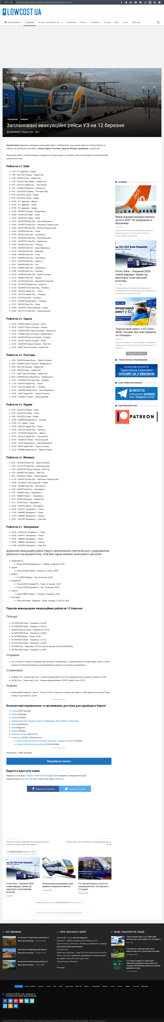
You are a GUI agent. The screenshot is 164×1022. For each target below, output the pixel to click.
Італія (112, 986)
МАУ (60, 986)
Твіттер (24, 779)
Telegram (60, 779)
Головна (9, 73)
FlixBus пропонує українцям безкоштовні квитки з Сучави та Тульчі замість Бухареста (27, 841)
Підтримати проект (59, 761)
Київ (54, 986)
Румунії (15, 731)
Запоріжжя (96, 986)
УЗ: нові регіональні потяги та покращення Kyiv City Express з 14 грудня (93, 886)
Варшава (144, 986)
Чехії (14, 724)
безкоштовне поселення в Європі (31, 744)
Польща (136, 986)
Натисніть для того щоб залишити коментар (59, 913)
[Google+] (131, 2)
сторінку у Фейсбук (33, 775)
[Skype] (140, 2)
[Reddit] (145, 2)
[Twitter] (126, 2)
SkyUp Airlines (30, 986)
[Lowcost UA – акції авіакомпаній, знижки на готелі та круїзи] (22, 8)
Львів (48, 986)
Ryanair (41, 986)
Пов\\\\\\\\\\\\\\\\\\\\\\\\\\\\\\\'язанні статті (21, 852)
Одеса (86, 986)
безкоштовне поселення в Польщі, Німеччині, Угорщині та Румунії (46, 741)
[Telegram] (159, 2)
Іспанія (119, 986)
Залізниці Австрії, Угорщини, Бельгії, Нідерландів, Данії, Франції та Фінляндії (45, 721)
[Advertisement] (82, 45)
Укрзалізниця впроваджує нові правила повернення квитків (57, 885)
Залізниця (18, 73)
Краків (105, 986)
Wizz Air (79, 986)
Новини (24, 119)
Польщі (15, 711)
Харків (127, 986)
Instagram (49, 775)
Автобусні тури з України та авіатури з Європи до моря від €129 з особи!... (44, 2)
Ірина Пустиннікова (26, 941)
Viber (31, 779)
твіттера (83, 944)
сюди (62, 967)
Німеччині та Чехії (19, 734)
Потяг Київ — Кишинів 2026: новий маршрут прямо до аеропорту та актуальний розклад (20, 887)
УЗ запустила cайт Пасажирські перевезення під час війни (88, 841)
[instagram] (150, 2)
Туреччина (69, 986)
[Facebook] (121, 2)
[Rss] (155, 2)
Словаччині (17, 737)
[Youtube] (136, 2)
